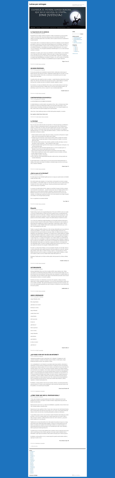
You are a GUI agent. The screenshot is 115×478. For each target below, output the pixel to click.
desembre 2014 (32, 466)
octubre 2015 (32, 461)
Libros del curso (53, 27)
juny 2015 (31, 462)
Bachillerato (38, 391)
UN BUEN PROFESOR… (38, 68)
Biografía (33, 208)
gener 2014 (31, 473)
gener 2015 (31, 465)
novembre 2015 (32, 460)
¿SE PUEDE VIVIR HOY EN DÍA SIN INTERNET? (45, 354)
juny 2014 (31, 468)
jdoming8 (43, 33)
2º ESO (75, 48)
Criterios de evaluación (45, 27)
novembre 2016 (32, 455)
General (40, 116)
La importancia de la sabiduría (40, 32)
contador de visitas (75, 53)
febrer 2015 (32, 464)
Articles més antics (34, 446)
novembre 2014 (32, 467)
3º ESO (37, 168)
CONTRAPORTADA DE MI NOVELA (41, 97)
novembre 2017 (32, 451)
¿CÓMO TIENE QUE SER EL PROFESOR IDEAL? (45, 395)
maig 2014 (31, 469)
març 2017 (31, 453)
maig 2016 (31, 456)
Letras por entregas (37, 4)
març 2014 (31, 470)
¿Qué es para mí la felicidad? (39, 173)
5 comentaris (42, 443)
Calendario (38, 27)
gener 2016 (31, 459)
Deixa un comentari (42, 64)
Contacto (68, 27)
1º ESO (37, 116)
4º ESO (37, 64)
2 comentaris (41, 350)
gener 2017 (31, 454)
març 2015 (31, 463)
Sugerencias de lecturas (61, 27)
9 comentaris (42, 391)
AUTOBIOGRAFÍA (36, 267)
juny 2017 (31, 452)
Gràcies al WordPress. (77, 475)
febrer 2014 (32, 471)
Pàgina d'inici (33, 27)
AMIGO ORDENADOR (37, 295)
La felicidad (34, 121)
